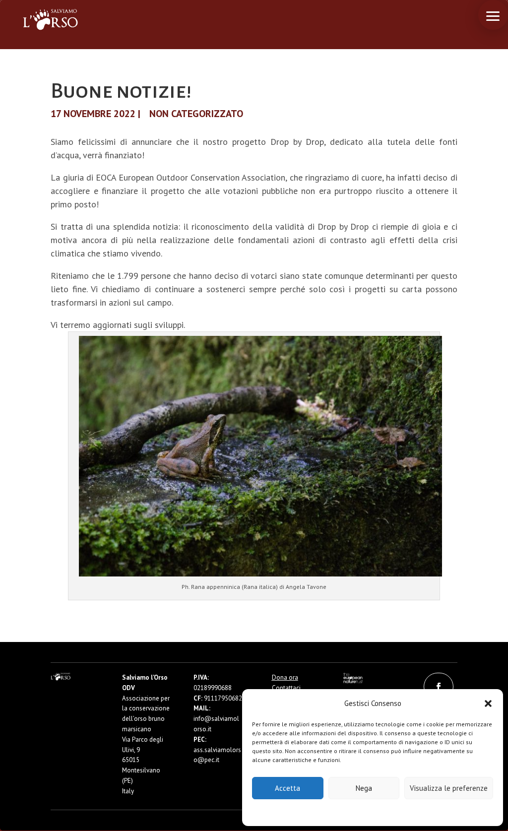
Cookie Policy (342, 812)
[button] (488, 703)
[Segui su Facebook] (438, 687)
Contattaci (286, 688)
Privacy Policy (397, 812)
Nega (364, 788)
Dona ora (285, 677)
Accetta (287, 788)
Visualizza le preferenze (449, 788)
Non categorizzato (196, 113)
